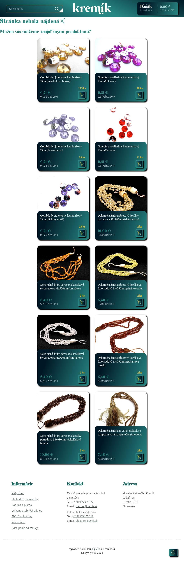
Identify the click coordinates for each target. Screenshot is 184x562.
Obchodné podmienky (25, 499)
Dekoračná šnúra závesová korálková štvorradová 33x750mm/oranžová (62, 286)
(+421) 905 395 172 (82, 502)
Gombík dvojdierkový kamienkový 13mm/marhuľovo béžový (61, 79)
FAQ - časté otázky (22, 516)
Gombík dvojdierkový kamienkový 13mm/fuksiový (118, 79)
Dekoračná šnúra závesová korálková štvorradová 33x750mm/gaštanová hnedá (119, 361)
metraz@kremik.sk (86, 506)
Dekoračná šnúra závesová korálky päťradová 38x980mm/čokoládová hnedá (60, 439)
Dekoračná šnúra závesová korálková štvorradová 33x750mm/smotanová (62, 355)
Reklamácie (18, 522)
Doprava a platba (22, 505)
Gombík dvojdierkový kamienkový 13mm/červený (118, 148)
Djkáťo (96, 549)
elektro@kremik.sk (86, 520)
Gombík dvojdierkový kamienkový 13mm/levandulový (61, 148)
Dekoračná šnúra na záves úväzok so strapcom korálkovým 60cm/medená (120, 432)
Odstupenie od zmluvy (25, 528)
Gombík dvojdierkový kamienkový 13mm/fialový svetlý (61, 217)
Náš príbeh (18, 493)
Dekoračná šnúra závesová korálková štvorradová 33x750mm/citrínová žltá (120, 286)
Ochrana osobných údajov (27, 510)
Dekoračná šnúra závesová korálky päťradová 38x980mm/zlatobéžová (118, 217)
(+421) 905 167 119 (82, 516)
